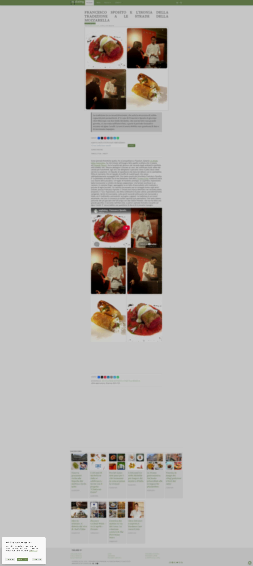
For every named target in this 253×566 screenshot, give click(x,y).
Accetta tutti (22, 559)
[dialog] (24, 550)
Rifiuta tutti (10, 559)
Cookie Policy (33, 551)
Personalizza (37, 559)
